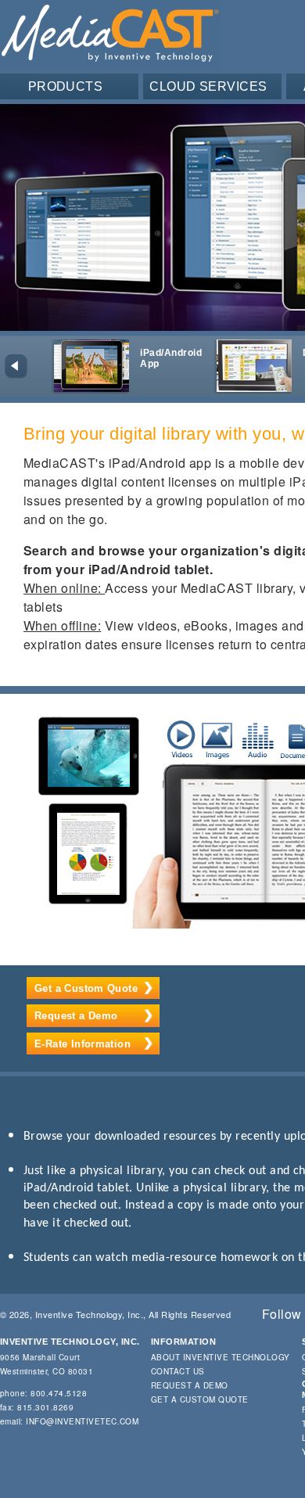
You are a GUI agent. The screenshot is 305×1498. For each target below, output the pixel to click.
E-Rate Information (82, 1044)
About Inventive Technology (220, 1357)
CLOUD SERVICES (208, 86)
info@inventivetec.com (82, 1421)
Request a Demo (75, 1016)
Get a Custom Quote (86, 988)
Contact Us (178, 1371)
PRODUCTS (65, 86)
